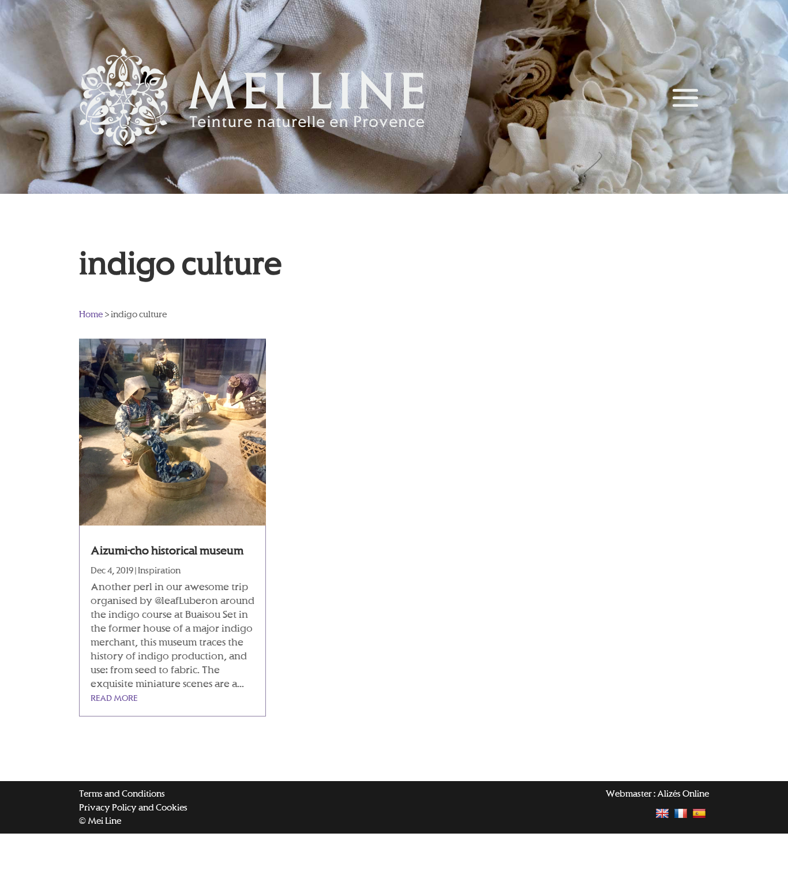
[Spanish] (700, 813)
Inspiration (159, 570)
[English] (663, 813)
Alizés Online (683, 793)
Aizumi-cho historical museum (167, 550)
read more (114, 698)
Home (91, 314)
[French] (682, 813)
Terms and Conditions (122, 793)
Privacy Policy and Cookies (133, 807)
